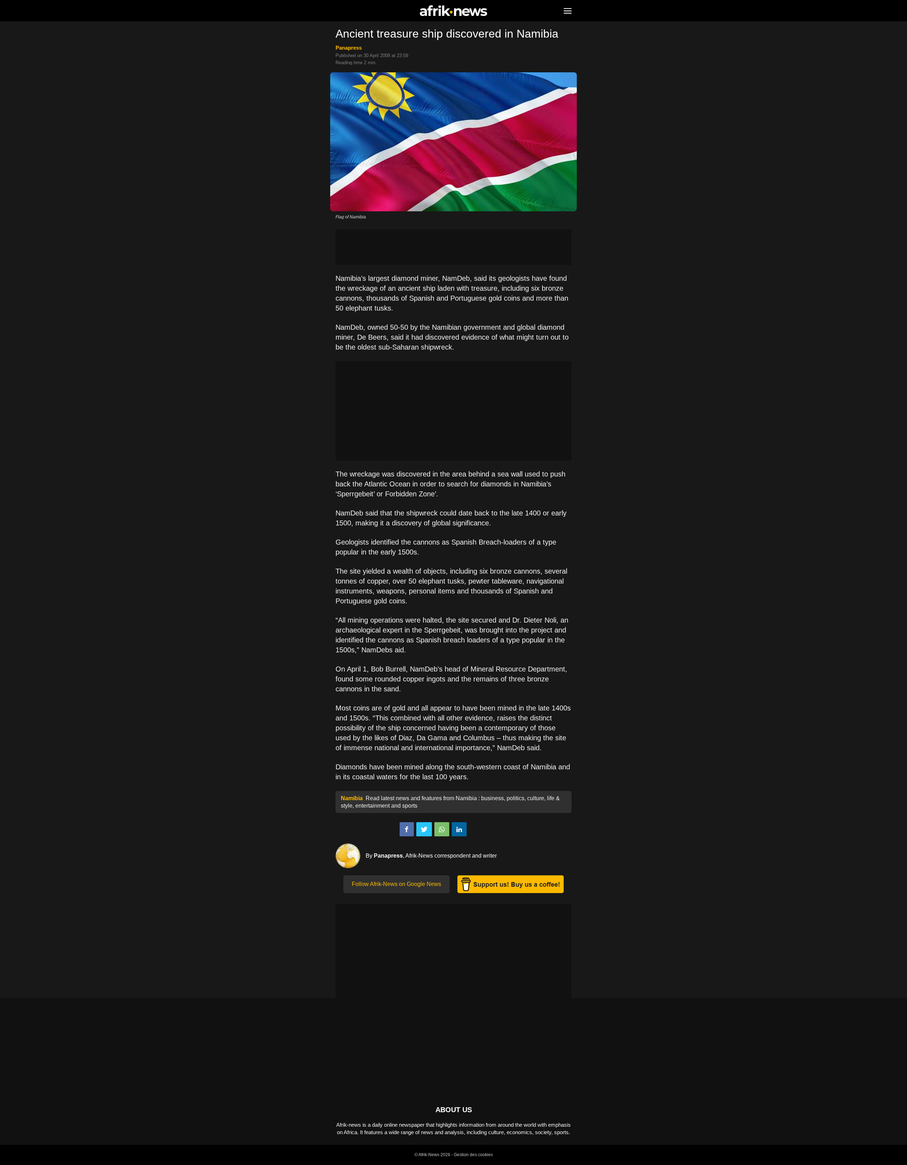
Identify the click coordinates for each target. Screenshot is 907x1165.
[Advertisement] (453, 247)
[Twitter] (424, 829)
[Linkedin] (459, 829)
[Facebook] (407, 829)
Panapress (349, 48)
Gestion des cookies (473, 1154)
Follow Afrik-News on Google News (396, 884)
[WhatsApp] (441, 829)
